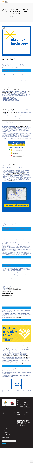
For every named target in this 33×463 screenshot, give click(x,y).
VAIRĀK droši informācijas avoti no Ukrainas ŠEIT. (9, 291)
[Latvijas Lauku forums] (5, 1)
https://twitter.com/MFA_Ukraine (13, 288)
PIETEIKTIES (4, 443)
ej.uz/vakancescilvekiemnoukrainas (10, 164)
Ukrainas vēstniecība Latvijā (6, 297)
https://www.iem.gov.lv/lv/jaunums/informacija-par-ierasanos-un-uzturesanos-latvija (16, 351)
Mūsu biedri (26, 404)
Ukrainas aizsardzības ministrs (7, 295)
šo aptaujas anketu (7, 168)
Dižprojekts (19, 414)
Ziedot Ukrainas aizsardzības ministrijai (10, 112)
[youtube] (3, 416)
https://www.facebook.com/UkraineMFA (15, 289)
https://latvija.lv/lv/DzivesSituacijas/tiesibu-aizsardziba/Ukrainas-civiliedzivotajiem (16, 355)
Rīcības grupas (26, 402)
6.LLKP (25, 414)
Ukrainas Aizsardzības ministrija (7, 293)
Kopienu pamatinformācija (27, 407)
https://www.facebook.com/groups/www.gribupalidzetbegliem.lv (12, 362)
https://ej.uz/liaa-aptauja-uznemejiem (19, 173)
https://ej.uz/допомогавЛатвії (26, 345)
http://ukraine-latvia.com (26, 357)
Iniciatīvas (18, 412)
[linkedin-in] (4, 416)
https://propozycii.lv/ (11, 174)
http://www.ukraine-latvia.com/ (21, 126)
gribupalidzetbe (17, 363)
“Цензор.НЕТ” (4, 301)
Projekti (25, 410)
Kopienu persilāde (20, 410)
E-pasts (3, 439)
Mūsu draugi (19, 404)
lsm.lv (5, 270)
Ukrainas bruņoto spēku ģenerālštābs (8, 299)
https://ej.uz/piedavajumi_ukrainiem (9, 180)
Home (6, 16)
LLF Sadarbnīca (26, 412)
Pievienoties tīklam (20, 406)
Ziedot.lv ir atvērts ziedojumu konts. (9, 109)
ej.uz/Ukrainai (6, 161)
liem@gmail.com (23, 363)
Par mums (19, 402)
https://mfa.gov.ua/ (12, 287)
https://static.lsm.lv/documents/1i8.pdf (15, 317)
